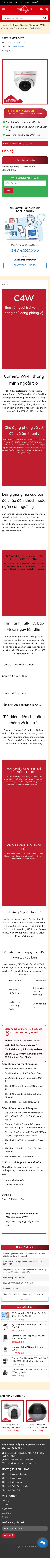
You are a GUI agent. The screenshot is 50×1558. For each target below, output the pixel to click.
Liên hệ (5, 1504)
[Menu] (3, 9)
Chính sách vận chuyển (12, 1482)
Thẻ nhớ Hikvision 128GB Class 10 (22, 1102)
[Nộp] (44, 18)
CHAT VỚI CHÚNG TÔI (25, 265)
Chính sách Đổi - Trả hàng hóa (15, 1486)
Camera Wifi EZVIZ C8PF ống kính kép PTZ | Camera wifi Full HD (12, 1426)
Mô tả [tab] (5, 285)
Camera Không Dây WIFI (32, 25)
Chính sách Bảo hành (11, 1490)
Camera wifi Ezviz (10, 28)
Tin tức (5, 1517)
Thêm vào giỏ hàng (25, 160)
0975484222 (25, 250)
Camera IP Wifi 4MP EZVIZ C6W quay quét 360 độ (37, 1426)
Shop (15, 25)
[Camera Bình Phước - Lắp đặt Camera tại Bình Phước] (24, 9)
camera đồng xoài (14, 1184)
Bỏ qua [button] (42, 2)
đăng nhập (21, 1221)
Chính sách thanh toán (11, 1478)
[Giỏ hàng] (46, 9)
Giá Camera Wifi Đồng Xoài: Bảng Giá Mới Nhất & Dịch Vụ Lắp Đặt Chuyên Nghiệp (24, 1116)
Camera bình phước (14, 1180)
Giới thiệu (6, 1500)
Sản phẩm (6, 1513)
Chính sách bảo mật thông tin (14, 1474)
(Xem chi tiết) (33, 143)
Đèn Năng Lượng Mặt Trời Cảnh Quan (23, 1073)
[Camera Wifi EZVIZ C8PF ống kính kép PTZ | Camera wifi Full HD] (12, 1411)
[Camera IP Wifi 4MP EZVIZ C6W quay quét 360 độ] (37, 1411)
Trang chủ (6, 25)
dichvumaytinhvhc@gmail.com (22, 1463)
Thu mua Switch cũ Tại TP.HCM (20, 1068)
